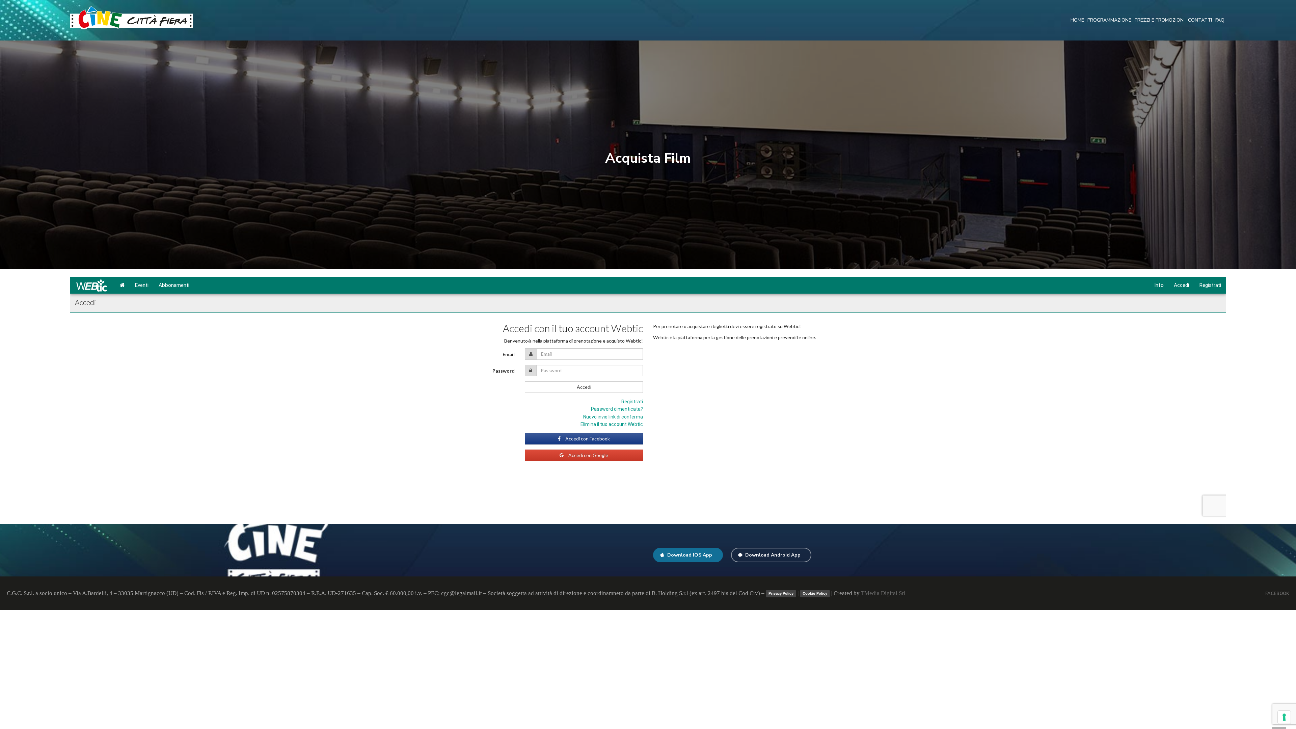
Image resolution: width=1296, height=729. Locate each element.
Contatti (1200, 20)
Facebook (1277, 594)
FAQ (1219, 20)
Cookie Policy (815, 593)
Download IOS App (689, 555)
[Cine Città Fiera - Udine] (131, 17)
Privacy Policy (780, 593)
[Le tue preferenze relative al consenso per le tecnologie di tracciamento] (1284, 717)
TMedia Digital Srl (883, 593)
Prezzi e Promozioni (1160, 20)
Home (1077, 20)
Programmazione (1109, 20)
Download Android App (773, 555)
